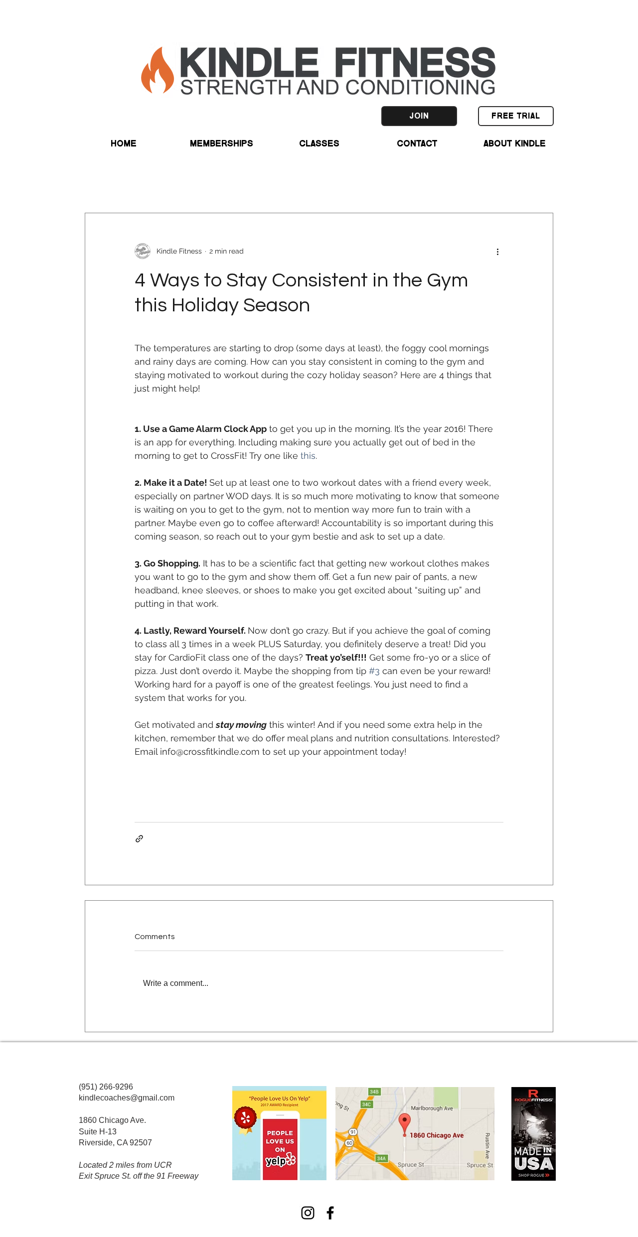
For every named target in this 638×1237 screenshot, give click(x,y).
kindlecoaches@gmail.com (126, 1098)
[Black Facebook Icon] (330, 1213)
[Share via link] (139, 838)
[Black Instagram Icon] (308, 1213)
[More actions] (497, 251)
